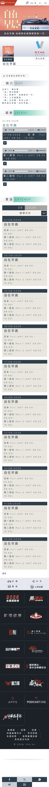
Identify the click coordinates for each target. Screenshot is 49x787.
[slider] (20, 129)
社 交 (39, 581)
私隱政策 (12, 736)
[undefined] (27, 3)
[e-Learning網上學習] (36, 632)
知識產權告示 (15, 733)
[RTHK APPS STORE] (12, 700)
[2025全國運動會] (12, 598)
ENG (31, 3)
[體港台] (36, 598)
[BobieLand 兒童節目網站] (36, 615)
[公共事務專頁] (12, 649)
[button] (6, 130)
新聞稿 (12, 730)
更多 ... (5, 573)
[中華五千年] (12, 717)
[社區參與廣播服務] (36, 649)
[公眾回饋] (32, 587)
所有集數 (8, 59)
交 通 (15, 581)
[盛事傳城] (36, 683)
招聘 (24, 730)
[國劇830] (12, 632)
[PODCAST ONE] (36, 700)
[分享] (33, 581)
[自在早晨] (5, 143)
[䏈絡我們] (9, 586)
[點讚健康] (12, 615)
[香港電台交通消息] (9, 581)
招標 (35, 730)
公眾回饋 (39, 587)
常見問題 (33, 733)
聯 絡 (15, 587)
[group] (37, 130)
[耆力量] (12, 683)
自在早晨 (10, 125)
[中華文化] (12, 666)
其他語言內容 (23, 739)
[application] (24, 130)
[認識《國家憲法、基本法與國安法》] (36, 666)
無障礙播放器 (31, 736)
